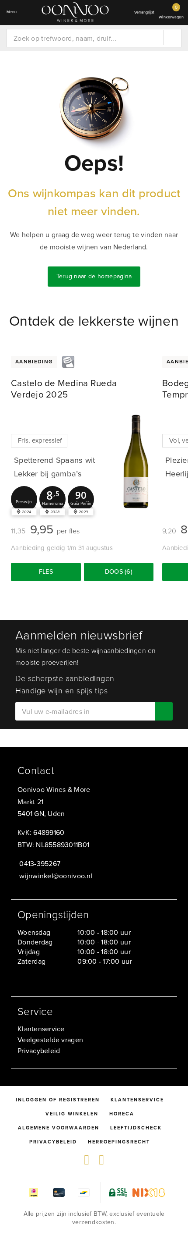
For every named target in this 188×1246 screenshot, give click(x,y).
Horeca (121, 1113)
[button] (24, 499)
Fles (46, 571)
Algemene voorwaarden (58, 1127)
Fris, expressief (40, 440)
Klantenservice (41, 1029)
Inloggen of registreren (58, 1099)
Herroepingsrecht (119, 1141)
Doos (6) (118, 571)
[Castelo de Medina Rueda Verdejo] (135, 461)
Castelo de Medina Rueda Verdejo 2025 (64, 389)
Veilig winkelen (71, 1113)
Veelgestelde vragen (50, 1040)
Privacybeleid (38, 1051)
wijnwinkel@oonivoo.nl (56, 876)
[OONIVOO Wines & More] (75, 12)
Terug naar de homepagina (94, 276)
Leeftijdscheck (136, 1127)
